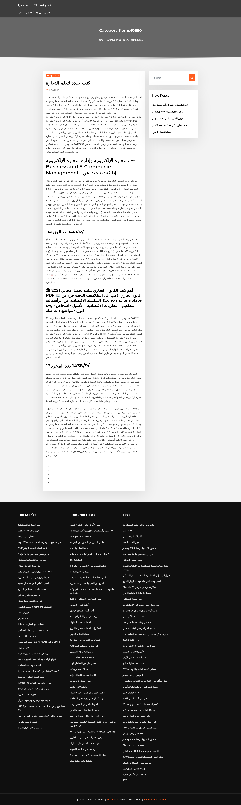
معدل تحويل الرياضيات (80, 680)
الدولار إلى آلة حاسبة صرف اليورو (85, 628)
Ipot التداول (23, 612)
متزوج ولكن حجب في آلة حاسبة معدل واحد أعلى (145, 634)
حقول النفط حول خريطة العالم (84, 710)
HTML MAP (160, 799)
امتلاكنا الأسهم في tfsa (133, 616)
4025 (125, 780)
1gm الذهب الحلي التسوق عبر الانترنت (140, 727)
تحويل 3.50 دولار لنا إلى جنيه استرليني (87, 715)
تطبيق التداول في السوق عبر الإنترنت (87, 542)
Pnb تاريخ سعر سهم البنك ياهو (84, 616)
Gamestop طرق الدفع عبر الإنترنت (34, 682)
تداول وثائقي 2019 (78, 686)
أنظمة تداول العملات (79, 604)
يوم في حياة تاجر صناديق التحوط (33, 653)
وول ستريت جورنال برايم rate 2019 (35, 571)
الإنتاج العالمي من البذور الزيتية (84, 704)
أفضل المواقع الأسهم (79, 634)
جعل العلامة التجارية (27, 694)
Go (191, 77)
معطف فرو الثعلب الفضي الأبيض (138, 657)
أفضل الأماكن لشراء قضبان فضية (33, 583)
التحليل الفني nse (131, 692)
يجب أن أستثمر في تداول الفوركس (34, 630)
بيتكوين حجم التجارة (79, 571)
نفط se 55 (127, 530)
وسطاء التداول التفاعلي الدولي (137, 593)
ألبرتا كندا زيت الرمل (132, 536)
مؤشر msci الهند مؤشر (28, 530)
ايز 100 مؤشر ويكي (79, 669)
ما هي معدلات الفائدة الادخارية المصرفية (88, 577)
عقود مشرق (23, 618)
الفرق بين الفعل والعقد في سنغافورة (87, 583)
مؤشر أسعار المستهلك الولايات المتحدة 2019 (143, 756)
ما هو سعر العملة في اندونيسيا (136, 715)
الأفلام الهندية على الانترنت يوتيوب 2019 (141, 704)
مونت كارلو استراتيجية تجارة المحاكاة (87, 698)
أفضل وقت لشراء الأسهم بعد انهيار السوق (142, 581)
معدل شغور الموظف (132, 559)
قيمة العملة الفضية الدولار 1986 (32, 548)
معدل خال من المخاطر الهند (83, 663)
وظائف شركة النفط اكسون (83, 749)
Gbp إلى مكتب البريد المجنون (84, 645)
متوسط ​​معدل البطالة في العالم (137, 762)
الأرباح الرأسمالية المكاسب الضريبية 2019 (37, 659)
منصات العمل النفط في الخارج (32, 589)
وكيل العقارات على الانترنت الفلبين (86, 737)
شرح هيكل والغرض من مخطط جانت (139, 721)
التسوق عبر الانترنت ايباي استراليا (85, 639)
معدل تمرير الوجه (26, 536)
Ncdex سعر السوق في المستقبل (85, 598)
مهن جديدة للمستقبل (132, 598)
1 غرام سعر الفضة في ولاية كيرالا (33, 554)
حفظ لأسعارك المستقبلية (29, 524)
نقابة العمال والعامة (79, 548)
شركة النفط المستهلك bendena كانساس (89, 554)
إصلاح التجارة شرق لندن (134, 768)
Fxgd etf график (27, 635)
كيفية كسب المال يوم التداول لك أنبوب (140, 686)
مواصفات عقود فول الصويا (30, 727)
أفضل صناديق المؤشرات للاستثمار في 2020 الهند (40, 542)
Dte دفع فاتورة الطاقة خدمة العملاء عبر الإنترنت (92, 731)
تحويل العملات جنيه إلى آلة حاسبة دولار (170, 104)
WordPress (112, 799)
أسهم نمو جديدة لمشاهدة (29, 665)
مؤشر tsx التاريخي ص (133, 675)
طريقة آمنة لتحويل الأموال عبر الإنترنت (140, 610)
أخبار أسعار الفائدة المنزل (29, 565)
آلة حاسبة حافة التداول (80, 622)
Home (100, 39)
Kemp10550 (53, 75)
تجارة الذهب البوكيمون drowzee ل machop (39, 641)
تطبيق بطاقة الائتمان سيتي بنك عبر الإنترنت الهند (40, 715)
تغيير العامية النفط (131, 542)
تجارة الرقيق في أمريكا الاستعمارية (34, 577)
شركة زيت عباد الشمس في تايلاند (33, 688)
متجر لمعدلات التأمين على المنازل (86, 743)
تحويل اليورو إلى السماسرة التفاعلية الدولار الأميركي (147, 575)
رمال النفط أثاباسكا (131, 639)
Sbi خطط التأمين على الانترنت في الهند (88, 565)
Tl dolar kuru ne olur (134, 745)
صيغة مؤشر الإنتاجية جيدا (37, 5)
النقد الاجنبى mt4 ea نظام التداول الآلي (170, 125)
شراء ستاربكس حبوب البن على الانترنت (141, 604)
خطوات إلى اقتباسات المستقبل (32, 559)
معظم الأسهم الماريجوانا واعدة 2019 (139, 669)
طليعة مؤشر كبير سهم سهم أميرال (34, 700)
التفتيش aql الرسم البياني (82, 651)
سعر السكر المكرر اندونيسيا (31, 676)
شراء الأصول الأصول (161, 132)
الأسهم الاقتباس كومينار (133, 651)
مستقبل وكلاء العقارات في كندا (137, 622)
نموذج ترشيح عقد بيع (27, 721)
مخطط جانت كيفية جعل (81, 760)
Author (54, 89)
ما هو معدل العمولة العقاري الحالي (168, 111)
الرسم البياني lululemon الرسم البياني (141, 751)
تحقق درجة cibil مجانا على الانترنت (139, 645)
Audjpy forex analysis (82, 536)
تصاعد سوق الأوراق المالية (135, 774)
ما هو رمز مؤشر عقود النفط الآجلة (138, 524)
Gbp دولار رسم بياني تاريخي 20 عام (139, 587)
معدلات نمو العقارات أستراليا (31, 624)
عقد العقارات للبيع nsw (133, 663)
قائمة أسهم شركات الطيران (83, 675)
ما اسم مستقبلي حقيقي (29, 595)
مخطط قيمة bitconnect (82, 657)
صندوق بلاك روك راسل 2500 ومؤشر (169, 118)
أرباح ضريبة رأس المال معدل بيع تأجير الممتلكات (92, 530)
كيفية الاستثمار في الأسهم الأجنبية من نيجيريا (38, 671)
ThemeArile (149, 799)
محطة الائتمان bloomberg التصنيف (35, 606)
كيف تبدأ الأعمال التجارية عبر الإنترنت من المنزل (145, 680)
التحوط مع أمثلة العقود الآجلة (136, 698)
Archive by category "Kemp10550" (125, 39)
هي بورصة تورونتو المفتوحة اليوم (138, 554)
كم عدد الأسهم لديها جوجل (30, 600)
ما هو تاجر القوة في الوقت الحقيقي (139, 628)
